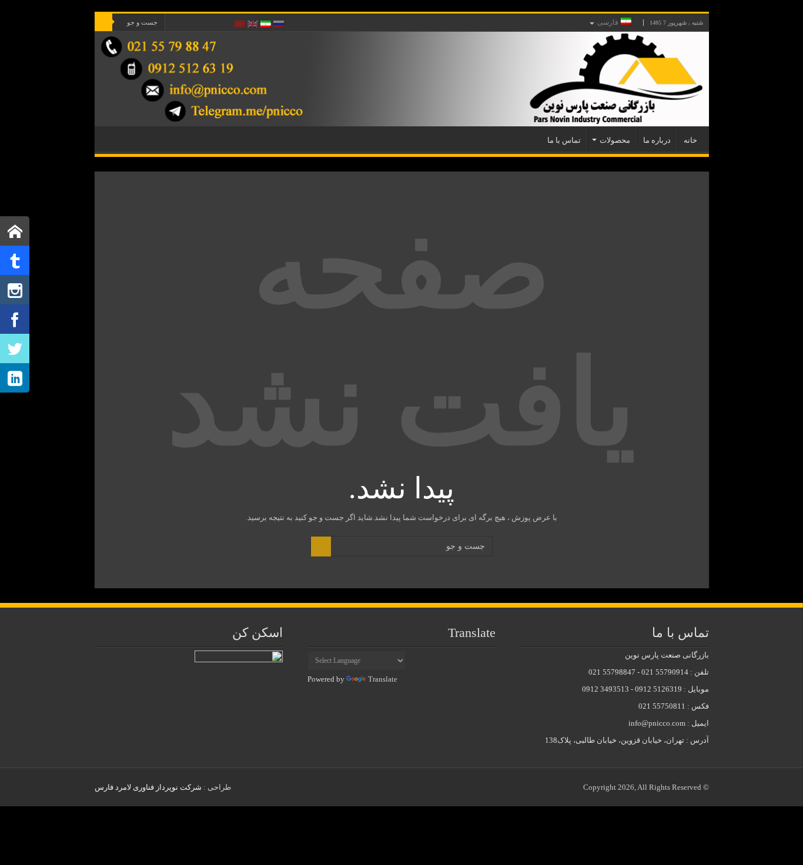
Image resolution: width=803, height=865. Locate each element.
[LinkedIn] (202, 23)
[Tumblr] (191, 23)
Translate (382, 679)
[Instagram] (14, 289)
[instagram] (180, 23)
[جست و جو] (103, 22)
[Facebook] (224, 23)
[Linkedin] (14, 378)
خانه (690, 140)
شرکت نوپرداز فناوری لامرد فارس (148, 787)
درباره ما (657, 140)
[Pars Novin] (402, 79)
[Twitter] (213, 23)
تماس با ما (564, 140)
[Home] (14, 231)
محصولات (615, 140)
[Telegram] (14, 260)
